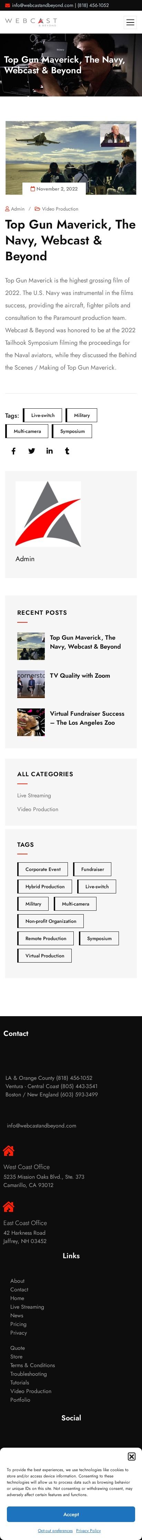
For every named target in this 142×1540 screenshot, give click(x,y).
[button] (131, 1456)
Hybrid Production (45, 886)
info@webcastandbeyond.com (42, 5)
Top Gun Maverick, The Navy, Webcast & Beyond (85, 642)
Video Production (60, 208)
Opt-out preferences (55, 1531)
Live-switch (43, 415)
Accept (71, 1514)
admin (17, 208)
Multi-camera (27, 431)
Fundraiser (92, 869)
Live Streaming (34, 795)
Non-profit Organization (51, 921)
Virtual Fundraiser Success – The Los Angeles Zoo (87, 718)
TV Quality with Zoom (80, 675)
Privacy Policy (88, 1531)
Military (82, 415)
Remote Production (46, 938)
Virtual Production (45, 955)
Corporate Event (43, 869)
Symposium (72, 431)
